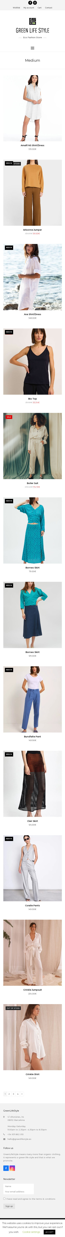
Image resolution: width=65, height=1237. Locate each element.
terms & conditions (45, 1199)
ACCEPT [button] (50, 1232)
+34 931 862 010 (16, 1134)
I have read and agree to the (30, 1199)
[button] (32, 48)
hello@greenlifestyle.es (19, 1139)
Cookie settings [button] (31, 1231)
